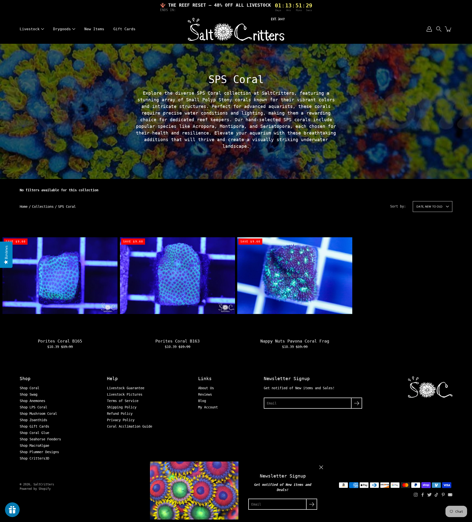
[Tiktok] (436, 495)
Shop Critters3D (34, 458)
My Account (208, 407)
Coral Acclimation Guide (129, 426)
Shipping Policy (121, 407)
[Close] (321, 467)
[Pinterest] (443, 495)
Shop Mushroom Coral (38, 414)
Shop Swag (28, 394)
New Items (94, 29)
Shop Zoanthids (33, 420)
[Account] (429, 29)
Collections (43, 207)
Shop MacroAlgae (34, 445)
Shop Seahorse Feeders (40, 439)
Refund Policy (120, 414)
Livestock (30, 29)
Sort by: (398, 206)
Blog (202, 401)
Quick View (60, 275)
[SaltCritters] (236, 29)
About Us (206, 388)
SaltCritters (43, 484)
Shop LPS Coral (33, 407)
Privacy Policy (120, 420)
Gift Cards (124, 29)
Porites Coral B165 (60, 341)
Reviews (205, 394)
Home (24, 207)
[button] (439, 29)
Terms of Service (122, 401)
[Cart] (448, 29)
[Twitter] (429, 495)
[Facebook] (422, 495)
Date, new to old (429, 207)
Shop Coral (29, 388)
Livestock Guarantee (125, 388)
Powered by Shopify (35, 489)
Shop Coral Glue (34, 433)
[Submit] (356, 403)
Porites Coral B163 (177, 341)
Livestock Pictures (124, 394)
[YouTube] (450, 495)
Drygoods (62, 29)
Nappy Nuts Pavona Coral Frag (294, 341)
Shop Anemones (32, 401)
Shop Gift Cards (34, 426)
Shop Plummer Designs (39, 452)
